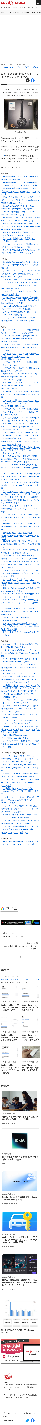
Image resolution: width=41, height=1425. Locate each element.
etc (10, 12)
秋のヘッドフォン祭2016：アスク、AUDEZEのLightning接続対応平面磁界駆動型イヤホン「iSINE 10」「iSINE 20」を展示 (20, 500)
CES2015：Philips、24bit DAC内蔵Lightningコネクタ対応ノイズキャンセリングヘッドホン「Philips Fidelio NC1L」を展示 (20, 626)
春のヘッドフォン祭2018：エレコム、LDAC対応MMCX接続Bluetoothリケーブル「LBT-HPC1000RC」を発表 (19, 385)
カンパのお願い (9, 1416)
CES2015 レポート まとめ (13, 934)
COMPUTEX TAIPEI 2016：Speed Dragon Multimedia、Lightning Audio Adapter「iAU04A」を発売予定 (20, 535)
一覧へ (20, 957)
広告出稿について (31, 1413)
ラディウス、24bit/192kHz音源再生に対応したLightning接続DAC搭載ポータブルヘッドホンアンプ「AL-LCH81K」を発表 (20, 709)
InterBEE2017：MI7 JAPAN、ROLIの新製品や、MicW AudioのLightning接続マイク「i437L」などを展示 (19, 768)
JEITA (3, 156)
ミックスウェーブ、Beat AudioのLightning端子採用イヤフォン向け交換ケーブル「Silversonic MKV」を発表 (20, 782)
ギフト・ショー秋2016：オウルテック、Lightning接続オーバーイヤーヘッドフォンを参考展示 (20, 509)
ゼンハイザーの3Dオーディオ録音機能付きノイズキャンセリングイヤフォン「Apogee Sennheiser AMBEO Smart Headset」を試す (20, 200)
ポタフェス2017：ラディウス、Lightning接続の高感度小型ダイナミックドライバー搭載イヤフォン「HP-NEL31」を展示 (20, 412)
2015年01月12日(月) (7, 64)
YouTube (30, 7)
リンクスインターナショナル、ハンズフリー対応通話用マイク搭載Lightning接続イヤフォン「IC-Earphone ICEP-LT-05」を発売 (20, 274)
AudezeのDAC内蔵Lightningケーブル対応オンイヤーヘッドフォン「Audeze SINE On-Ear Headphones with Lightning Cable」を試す (20, 226)
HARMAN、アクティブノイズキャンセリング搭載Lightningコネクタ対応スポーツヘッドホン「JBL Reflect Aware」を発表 (20, 729)
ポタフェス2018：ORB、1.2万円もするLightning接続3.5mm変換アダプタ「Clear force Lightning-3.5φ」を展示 (19, 347)
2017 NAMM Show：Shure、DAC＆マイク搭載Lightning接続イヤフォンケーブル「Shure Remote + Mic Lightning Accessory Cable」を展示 (20, 459)
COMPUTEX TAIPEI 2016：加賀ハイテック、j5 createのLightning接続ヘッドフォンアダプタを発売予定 (20, 544)
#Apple (35, 67)
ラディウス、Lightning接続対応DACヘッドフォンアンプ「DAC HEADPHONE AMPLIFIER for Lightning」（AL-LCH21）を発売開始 (19, 829)
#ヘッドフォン (17, 67)
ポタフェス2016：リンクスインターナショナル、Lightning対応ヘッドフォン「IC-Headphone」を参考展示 (20, 517)
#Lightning (7, 67)
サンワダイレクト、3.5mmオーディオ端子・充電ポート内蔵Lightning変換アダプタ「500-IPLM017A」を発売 (20, 800)
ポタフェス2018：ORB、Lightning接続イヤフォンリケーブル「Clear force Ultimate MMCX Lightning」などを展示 (20, 339)
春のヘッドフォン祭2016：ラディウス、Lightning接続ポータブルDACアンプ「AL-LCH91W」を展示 (20, 582)
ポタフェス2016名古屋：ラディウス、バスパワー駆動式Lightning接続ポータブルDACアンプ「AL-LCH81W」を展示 (20, 573)
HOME (3, 12)
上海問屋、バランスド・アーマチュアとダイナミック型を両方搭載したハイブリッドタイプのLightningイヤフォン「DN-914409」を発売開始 (20, 688)
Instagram (23, 7)
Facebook (7, 7)
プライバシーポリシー (11, 1413)
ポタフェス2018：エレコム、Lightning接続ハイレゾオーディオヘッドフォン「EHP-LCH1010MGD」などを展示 (20, 356)
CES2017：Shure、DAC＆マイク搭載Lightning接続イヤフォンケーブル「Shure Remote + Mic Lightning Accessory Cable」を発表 (20, 476)
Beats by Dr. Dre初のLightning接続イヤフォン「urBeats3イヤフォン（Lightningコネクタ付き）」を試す (20, 191)
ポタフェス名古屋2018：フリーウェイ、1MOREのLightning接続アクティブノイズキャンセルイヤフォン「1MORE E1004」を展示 (20, 403)
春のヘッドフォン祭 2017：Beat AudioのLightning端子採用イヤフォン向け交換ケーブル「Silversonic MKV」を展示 (20, 450)
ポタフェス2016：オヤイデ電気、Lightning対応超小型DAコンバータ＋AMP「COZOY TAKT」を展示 (20, 485)
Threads (14, 7)
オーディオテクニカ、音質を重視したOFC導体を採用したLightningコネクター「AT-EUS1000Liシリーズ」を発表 (20, 744)
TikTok (38, 7)
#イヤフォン (27, 67)
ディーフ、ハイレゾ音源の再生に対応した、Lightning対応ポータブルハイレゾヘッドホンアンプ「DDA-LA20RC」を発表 (20, 809)
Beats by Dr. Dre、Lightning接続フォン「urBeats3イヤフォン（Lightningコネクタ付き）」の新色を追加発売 (20, 265)
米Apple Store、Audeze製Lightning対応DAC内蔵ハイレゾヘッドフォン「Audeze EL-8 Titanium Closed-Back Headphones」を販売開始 (20, 300)
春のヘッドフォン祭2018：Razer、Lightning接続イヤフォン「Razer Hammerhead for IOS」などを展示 (20, 394)
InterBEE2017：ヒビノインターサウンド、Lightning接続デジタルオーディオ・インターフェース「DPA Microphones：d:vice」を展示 (20, 759)
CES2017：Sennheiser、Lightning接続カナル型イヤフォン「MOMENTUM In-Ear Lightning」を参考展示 (20, 468)
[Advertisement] (20, 36)
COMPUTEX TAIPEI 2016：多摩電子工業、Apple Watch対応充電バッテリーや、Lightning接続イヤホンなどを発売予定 (20, 564)
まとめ (17, 12)
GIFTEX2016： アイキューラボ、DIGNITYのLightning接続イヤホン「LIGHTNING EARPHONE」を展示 (20, 526)
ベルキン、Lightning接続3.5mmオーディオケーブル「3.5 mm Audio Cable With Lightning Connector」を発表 (20, 653)
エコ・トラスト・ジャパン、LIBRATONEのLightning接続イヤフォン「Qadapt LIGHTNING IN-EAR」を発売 (19, 668)
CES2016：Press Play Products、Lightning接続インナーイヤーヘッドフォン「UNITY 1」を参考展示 (19, 603)
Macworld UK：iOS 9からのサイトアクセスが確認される (21, 946)
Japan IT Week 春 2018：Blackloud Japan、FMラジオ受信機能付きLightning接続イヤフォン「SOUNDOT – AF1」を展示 (20, 377)
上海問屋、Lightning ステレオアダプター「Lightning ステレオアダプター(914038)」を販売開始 (19, 791)
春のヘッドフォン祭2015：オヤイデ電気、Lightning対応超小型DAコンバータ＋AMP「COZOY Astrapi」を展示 (20, 611)
